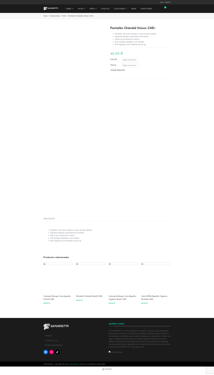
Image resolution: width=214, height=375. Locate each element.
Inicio (45, 16)
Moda (133, 8)
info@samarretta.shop (54, 345)
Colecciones (119, 8)
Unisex (68, 8)
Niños (92, 8)
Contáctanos (146, 8)
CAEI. (64, 16)
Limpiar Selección (117, 70)
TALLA (113, 65)
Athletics (105, 8)
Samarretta (74, 364)
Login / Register (165, 2)
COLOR (113, 59)
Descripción (49, 218)
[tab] (49, 218)
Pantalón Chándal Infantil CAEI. (89, 296)
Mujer (80, 8)
